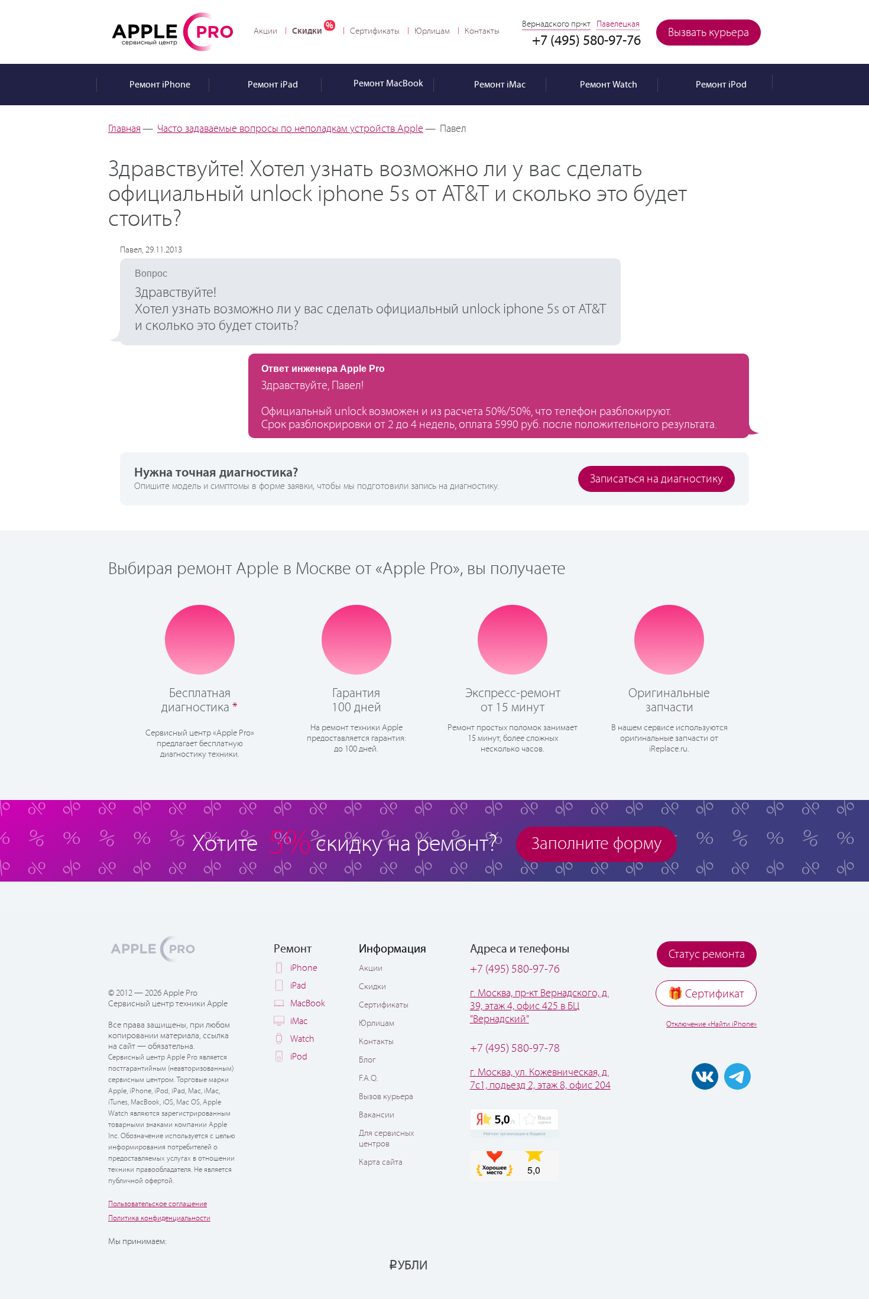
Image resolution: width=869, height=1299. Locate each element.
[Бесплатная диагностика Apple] (199, 638)
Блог (367, 1060)
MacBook (307, 1004)
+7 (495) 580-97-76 (515, 969)
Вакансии (376, 1115)
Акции (265, 31)
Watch (302, 1039)
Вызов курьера (386, 1097)
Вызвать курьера (708, 33)
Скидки (307, 31)
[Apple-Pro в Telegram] (737, 1076)
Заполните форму (596, 844)
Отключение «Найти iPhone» (711, 1024)
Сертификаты (375, 31)
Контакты (482, 31)
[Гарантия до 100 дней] (356, 638)
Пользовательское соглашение (157, 1204)
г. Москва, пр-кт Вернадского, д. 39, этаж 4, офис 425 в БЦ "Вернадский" (539, 1006)
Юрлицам (432, 31)
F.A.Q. (368, 1078)
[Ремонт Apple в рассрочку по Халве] (702, 1265)
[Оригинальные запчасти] (669, 638)
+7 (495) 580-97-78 (515, 1048)
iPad (298, 986)
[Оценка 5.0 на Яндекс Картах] (514, 1123)
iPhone (303, 968)
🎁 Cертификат (706, 994)
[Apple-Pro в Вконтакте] (705, 1076)
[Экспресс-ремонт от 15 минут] (513, 639)
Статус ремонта (707, 954)
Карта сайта (381, 1162)
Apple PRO (172, 31)
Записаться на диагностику (656, 479)
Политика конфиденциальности (159, 1218)
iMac (298, 1021)
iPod (298, 1057)
